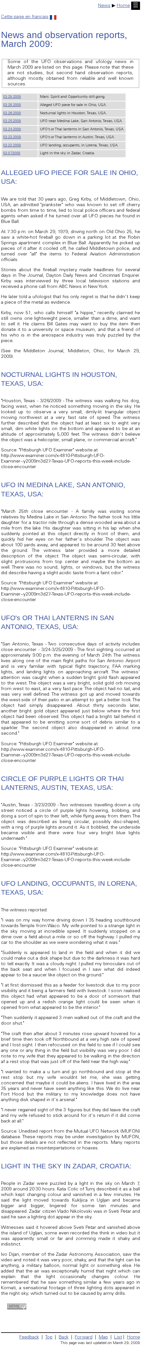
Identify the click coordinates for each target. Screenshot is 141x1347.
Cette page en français (25, 17)
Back (64, 1337)
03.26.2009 (12, 113)
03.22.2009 (12, 145)
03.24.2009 (12, 129)
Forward (83, 1337)
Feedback (29, 1337)
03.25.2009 (12, 121)
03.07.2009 (11, 153)
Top (48, 1337)
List (118, 1337)
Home (123, 6)
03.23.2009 (12, 137)
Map (103, 1337)
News (104, 6)
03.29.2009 (12, 97)
